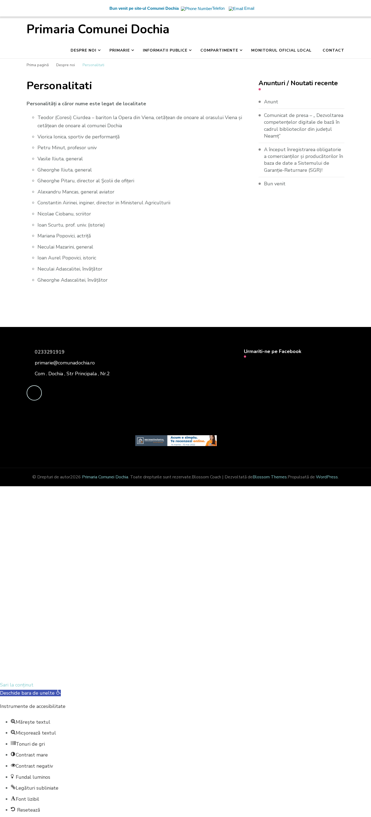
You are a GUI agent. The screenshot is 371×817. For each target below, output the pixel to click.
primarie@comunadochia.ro (65, 363)
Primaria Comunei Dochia (98, 29)
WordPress (327, 477)
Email (35, 596)
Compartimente (219, 50)
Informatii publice (165, 50)
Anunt (271, 101)
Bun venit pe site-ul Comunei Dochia (144, 8)
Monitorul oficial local (281, 50)
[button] (30, 693)
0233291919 (50, 352)
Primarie (119, 50)
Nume (101, 597)
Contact (333, 50)
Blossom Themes (270, 477)
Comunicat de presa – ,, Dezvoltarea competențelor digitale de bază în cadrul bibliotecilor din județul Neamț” (303, 125)
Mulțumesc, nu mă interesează (113, 672)
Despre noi (83, 50)
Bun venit (274, 183)
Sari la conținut (16, 685)
